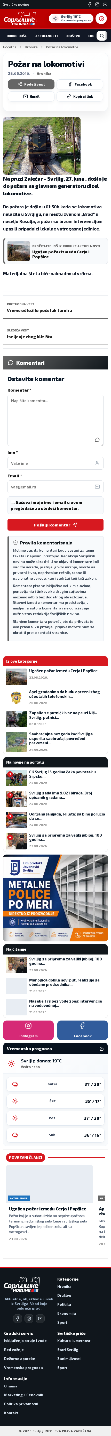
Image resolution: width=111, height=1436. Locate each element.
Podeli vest (34, 84)
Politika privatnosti (21, 1404)
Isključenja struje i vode (25, 1340)
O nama (11, 1386)
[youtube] (40, 1318)
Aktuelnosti (46, 36)
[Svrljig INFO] (20, 18)
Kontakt (11, 1413)
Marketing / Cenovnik (23, 1395)
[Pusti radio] (101, 18)
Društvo (73, 36)
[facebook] (17, 1318)
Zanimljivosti (69, 1358)
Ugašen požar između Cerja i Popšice (47, 1208)
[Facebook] (89, 4)
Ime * (12, 452)
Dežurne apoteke (19, 1358)
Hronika (31, 47)
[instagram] (29, 1318)
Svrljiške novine (16, 4)
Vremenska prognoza (23, 1367)
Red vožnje (14, 1349)
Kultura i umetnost (73, 1340)
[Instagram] (97, 4)
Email (34, 96)
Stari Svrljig (67, 1349)
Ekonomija (66, 1313)
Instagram (28, 1036)
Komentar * (19, 389)
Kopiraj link (83, 96)
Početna (10, 47)
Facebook (83, 84)
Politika (64, 1304)
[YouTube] (105, 4)
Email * (14, 475)
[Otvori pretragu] (102, 36)
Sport (62, 1322)
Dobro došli (17, 36)
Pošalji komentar (52, 524)
